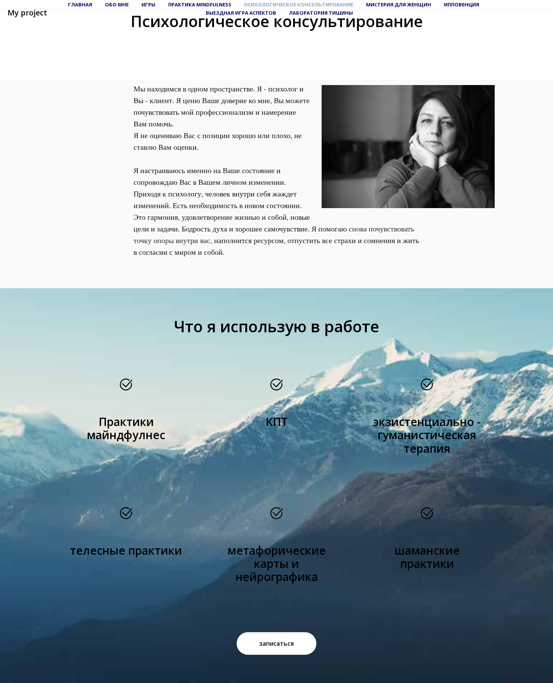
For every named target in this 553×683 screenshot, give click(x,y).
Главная (80, 4)
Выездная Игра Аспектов (241, 12)
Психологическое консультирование (298, 4)
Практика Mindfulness (199, 4)
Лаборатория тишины (321, 12)
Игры (148, 4)
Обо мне (117, 4)
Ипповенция (461, 4)
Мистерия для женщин (398, 4)
